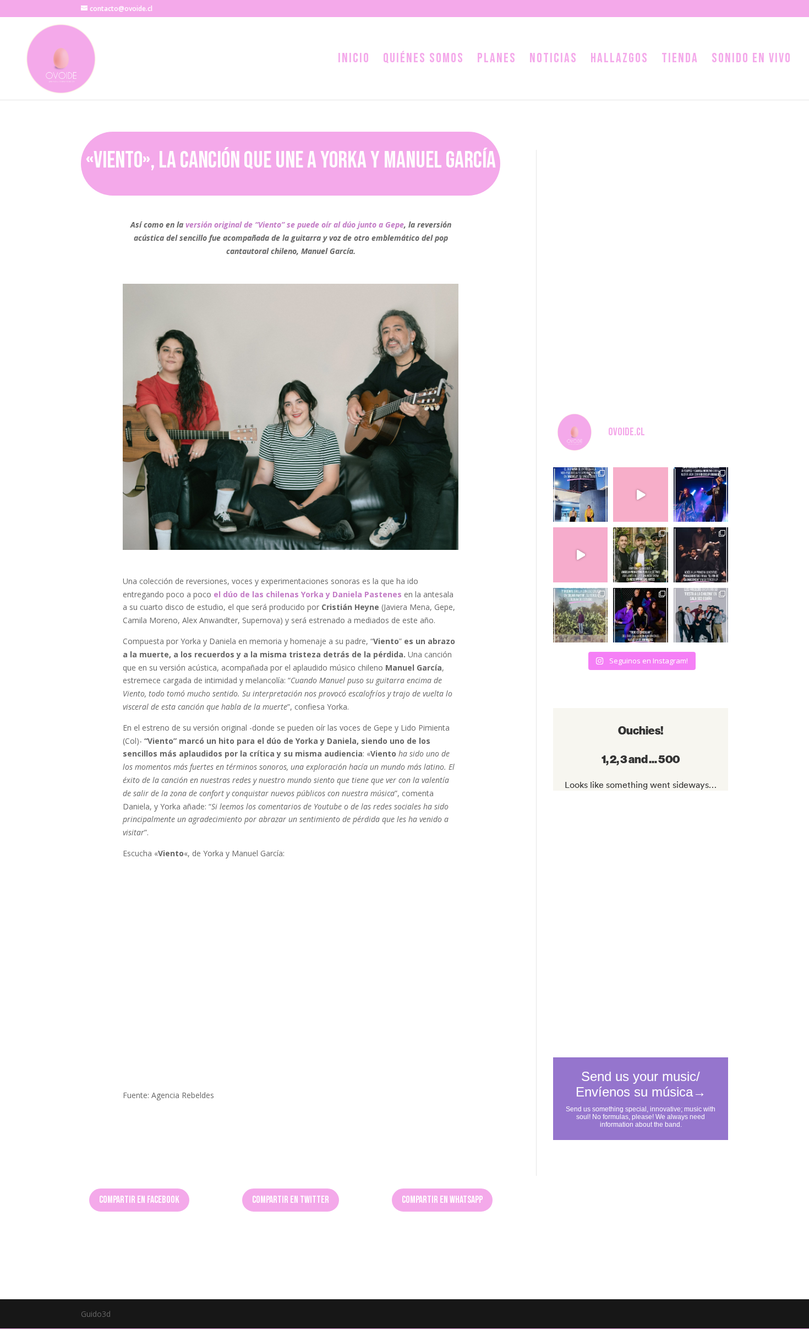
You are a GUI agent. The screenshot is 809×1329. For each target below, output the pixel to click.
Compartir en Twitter (290, 1200)
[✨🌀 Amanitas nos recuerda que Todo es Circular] (640, 615)
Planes (496, 60)
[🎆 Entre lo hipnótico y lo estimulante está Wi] (580, 494)
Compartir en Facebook (139, 1200)
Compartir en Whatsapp (442, 1200)
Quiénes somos (423, 60)
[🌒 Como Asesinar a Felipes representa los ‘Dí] (701, 494)
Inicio (354, 60)
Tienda (680, 60)
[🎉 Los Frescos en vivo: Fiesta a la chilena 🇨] (701, 615)
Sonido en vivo (751, 60)
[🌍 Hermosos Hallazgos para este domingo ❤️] (580, 554)
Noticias (553, 60)
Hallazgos (619, 60)
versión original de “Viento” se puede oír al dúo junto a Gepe (294, 224)
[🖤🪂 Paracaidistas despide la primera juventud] (701, 554)
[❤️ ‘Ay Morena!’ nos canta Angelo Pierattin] (640, 554)
